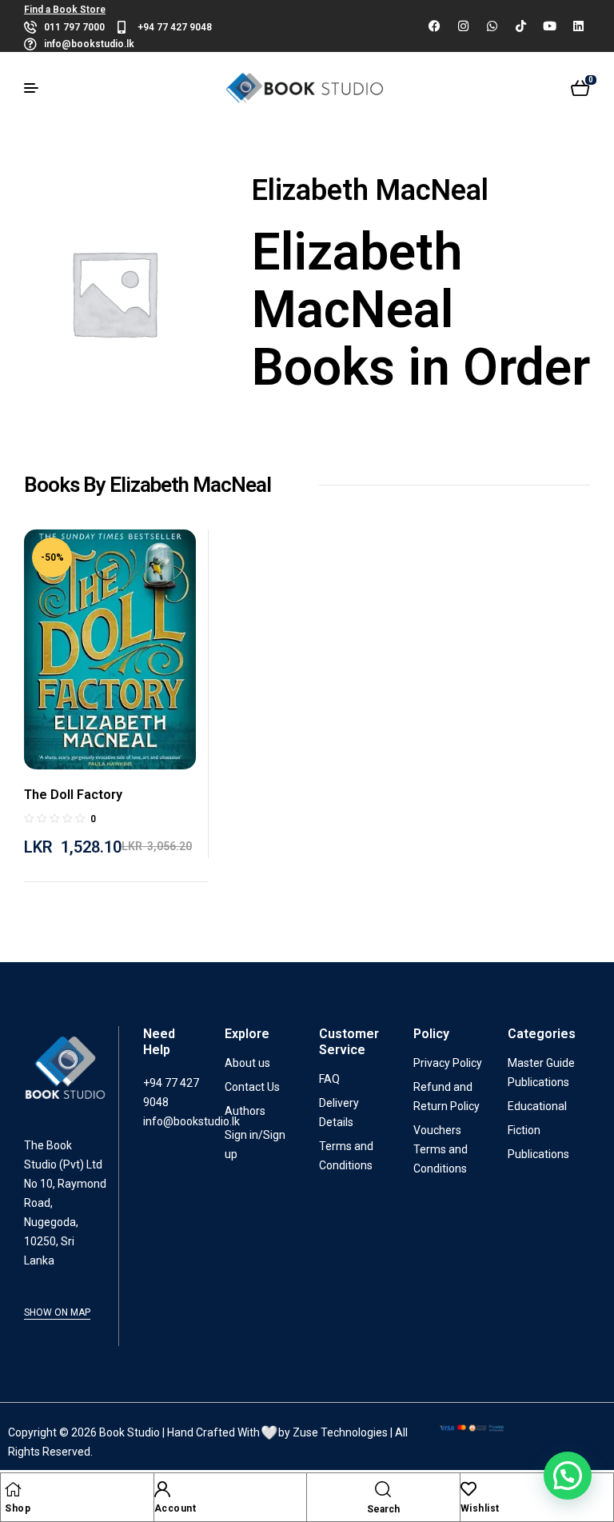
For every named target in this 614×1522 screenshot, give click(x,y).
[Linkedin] (578, 26)
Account (175, 1508)
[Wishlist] (468, 1489)
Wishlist (480, 1508)
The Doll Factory (73, 794)
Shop (17, 1508)
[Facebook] (434, 26)
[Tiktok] (520, 26)
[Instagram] (463, 26)
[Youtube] (549, 26)
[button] (568, 1476)
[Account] (162, 1489)
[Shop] (13, 1489)
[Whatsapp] (492, 26)
